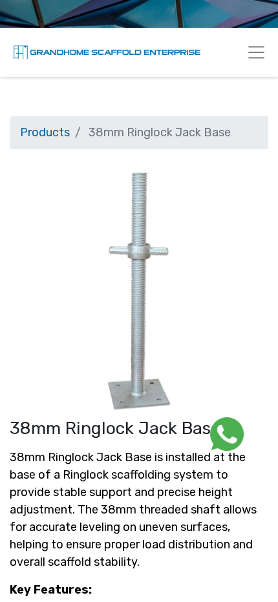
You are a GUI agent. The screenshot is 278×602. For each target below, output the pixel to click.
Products (45, 132)
